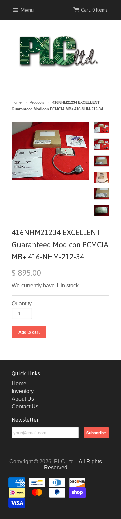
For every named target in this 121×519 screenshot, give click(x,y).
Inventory (23, 391)
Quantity (22, 303)
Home (19, 383)
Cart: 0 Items (94, 10)
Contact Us (25, 406)
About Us (23, 399)
